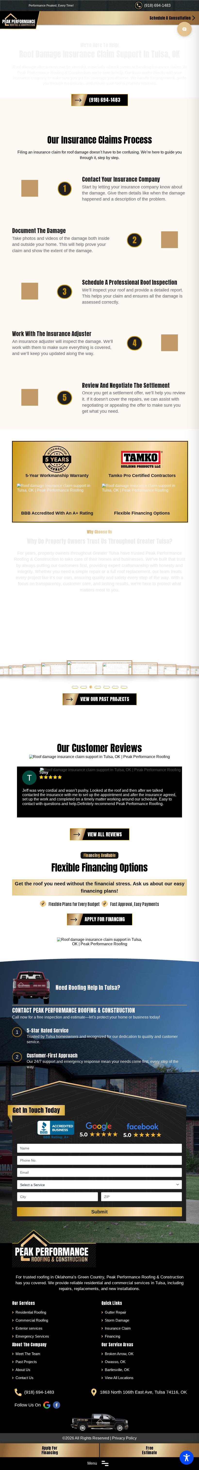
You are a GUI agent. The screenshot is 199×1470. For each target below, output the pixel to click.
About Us (23, 1370)
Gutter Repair (115, 1312)
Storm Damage (117, 1320)
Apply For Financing (49, 1450)
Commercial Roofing (32, 1320)
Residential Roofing (31, 1312)
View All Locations (119, 1378)
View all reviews (105, 834)
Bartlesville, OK (117, 1370)
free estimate (149, 1450)
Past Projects (26, 1362)
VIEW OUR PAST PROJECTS (104, 699)
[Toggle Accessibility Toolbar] (186, 1457)
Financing (112, 1336)
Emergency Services (32, 1336)
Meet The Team (28, 1354)
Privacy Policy (124, 1438)
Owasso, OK (115, 1362)
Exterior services (29, 1328)
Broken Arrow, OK (119, 1354)
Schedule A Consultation (170, 18)
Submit (99, 1211)
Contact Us (24, 1378)
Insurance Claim (118, 1328)
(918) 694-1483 (157, 5)
